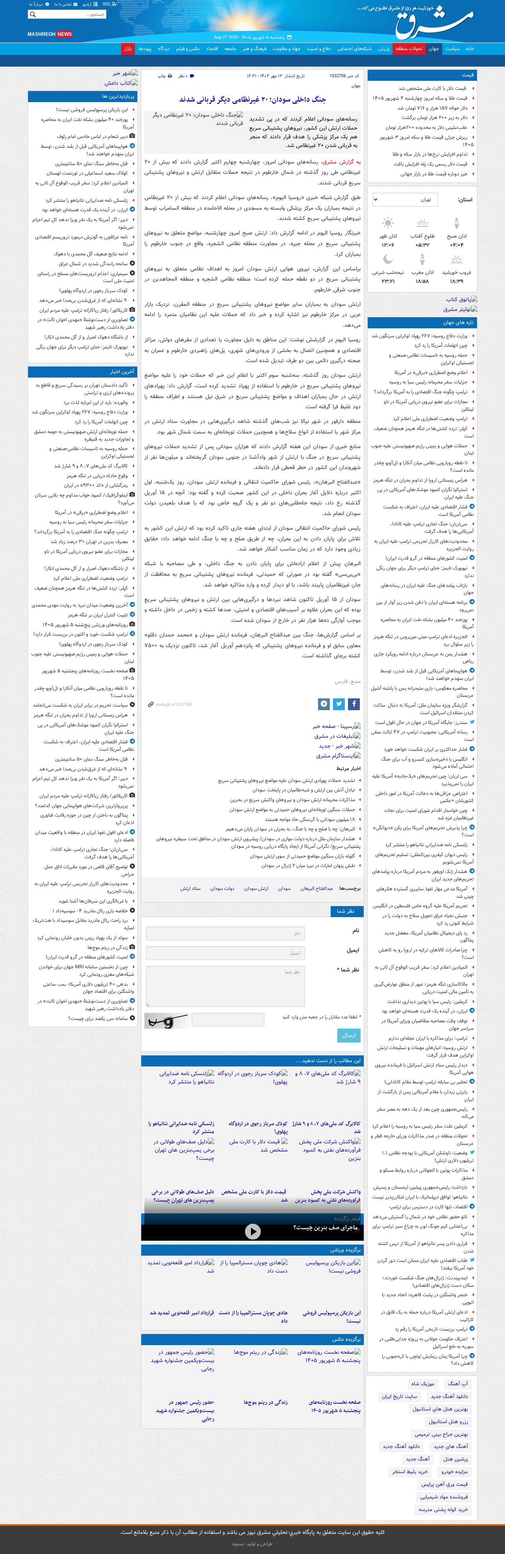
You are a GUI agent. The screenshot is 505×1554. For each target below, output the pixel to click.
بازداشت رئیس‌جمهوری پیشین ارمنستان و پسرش (420, 1187)
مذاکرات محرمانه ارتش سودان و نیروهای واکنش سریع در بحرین (292, 800)
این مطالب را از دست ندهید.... (328, 1061)
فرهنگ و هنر (254, 48)
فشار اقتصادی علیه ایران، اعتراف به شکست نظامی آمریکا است (428, 510)
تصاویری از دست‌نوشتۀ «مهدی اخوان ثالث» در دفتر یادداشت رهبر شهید (85, 323)
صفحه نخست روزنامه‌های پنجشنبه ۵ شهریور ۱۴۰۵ (335, 1406)
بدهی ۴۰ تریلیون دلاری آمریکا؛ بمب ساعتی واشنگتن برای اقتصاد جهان (88, 988)
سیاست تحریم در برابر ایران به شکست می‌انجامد (80, 705)
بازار (128, 48)
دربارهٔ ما (36, 4)
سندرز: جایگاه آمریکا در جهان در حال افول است (421, 722)
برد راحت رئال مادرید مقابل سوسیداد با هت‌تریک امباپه (83, 924)
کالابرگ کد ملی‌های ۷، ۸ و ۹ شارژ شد (326, 1128)
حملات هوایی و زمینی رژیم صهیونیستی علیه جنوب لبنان (422, 449)
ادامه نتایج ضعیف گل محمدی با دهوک (91, 254)
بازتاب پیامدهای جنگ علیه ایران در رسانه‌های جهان (427, 589)
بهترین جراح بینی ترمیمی (441, 1434)
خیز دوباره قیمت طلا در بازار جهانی (434, 174)
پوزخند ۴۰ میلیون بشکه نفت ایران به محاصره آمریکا (427, 623)
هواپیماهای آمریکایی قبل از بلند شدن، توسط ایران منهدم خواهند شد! (427, 674)
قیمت (468, 75)
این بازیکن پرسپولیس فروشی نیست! (332, 1317)
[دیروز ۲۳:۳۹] (252, 1232)
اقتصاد (212, 48)
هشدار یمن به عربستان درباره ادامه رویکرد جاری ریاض (424, 657)
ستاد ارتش (190, 888)
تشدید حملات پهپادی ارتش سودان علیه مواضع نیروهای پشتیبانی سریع (286, 780)
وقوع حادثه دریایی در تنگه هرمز (97, 476)
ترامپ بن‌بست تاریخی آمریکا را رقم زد (431, 1329)
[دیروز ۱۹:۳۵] (179, 1093)
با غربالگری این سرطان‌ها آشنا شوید (93, 901)
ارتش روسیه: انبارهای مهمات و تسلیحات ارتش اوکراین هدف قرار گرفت (425, 1051)
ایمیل (353, 950)
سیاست (452, 48)
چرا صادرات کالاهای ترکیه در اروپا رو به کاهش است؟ (426, 953)
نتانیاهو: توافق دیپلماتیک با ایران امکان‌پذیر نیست (420, 1197)
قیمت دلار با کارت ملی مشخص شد (433, 88)
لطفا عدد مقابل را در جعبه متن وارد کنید (321, 1017)
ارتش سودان (256, 888)
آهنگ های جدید (451, 1446)
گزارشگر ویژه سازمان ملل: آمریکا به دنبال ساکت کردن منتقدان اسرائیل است (423, 709)
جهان (434, 48)
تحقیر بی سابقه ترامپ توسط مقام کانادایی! (426, 1082)
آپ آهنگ (458, 1384)
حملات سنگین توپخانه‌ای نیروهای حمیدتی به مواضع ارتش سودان (292, 809)
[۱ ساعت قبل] (252, 1093)
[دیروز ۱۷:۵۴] (326, 1161)
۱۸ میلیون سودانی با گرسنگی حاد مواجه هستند (310, 819)
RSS (107, 4)
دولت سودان (222, 888)
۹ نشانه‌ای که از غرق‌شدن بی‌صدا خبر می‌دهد (83, 300)
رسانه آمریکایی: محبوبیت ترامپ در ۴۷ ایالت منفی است (422, 735)
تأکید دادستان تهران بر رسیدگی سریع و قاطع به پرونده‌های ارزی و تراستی (85, 389)
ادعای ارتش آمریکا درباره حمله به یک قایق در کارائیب (427, 1315)
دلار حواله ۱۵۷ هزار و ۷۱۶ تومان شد (432, 108)
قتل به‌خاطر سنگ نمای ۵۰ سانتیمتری (91, 163)
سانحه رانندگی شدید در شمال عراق (93, 264)
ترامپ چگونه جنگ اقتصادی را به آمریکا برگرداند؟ (421, 392)
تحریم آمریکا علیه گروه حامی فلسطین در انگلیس (420, 906)
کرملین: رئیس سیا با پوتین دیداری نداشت (427, 1001)
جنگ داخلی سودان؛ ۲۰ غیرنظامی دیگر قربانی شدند (252, 100)
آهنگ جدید (418, 1459)
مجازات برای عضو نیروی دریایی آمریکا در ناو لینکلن (429, 405)
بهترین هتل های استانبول (440, 1409)
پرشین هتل (455, 1459)
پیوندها (145, 48)
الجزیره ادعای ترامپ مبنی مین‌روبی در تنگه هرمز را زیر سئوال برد (424, 640)
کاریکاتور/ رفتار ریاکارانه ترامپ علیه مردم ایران (83, 310)
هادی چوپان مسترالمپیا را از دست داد (253, 1317)
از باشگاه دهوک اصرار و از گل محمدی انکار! (86, 337)
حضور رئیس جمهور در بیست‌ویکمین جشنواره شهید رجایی (185, 1411)
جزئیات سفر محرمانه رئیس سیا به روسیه (428, 382)
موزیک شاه (422, 1384)
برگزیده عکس (346, 1339)
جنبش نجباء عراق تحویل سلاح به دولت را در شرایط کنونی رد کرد (428, 919)
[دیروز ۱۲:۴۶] (179, 1282)
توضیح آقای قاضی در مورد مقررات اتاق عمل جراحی (89, 870)
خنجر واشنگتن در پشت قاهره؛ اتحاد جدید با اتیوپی (428, 1298)
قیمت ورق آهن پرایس (444, 1484)
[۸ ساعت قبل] (252, 1372)
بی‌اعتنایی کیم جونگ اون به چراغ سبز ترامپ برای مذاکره (423, 1230)
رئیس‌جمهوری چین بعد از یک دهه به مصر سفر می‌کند (425, 1112)
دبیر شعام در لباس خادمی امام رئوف (92, 136)
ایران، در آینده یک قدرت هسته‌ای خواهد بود (425, 1011)
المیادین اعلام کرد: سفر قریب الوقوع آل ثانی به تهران (424, 971)
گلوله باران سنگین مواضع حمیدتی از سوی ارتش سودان (302, 856)
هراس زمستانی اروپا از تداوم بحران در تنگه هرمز (420, 480)
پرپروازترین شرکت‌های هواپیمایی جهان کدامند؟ (81, 806)
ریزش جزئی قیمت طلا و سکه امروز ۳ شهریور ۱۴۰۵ (427, 141)
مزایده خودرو (454, 1472)
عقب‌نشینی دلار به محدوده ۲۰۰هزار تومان (426, 127)
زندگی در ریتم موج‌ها (265, 1402)
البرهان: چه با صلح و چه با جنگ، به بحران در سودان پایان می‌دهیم (290, 829)
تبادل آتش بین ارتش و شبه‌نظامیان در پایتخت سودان (303, 790)
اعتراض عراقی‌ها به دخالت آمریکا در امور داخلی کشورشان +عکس (425, 797)
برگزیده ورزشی (345, 1250)
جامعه (230, 48)
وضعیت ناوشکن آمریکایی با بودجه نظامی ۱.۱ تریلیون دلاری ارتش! (428, 1156)
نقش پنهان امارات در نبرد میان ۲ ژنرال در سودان (308, 865)
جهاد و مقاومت (287, 48)
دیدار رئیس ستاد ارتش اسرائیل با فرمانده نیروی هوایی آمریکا (424, 1068)
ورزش (383, 48)
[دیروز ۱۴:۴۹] (179, 1161)
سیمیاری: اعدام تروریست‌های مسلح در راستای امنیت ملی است (85, 277)
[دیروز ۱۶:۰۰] (179, 1372)
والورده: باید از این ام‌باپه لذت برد (96, 402)
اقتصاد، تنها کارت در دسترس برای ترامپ (428, 1207)
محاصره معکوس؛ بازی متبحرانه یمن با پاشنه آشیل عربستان (422, 692)
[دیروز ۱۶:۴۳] (252, 1161)
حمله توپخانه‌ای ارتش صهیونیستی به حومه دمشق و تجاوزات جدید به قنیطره (84, 435)
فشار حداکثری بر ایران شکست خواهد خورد (426, 749)
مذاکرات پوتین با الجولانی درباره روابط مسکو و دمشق (427, 1174)
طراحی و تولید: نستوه (252, 1544)
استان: (465, 199)
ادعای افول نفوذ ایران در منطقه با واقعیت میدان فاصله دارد (84, 836)
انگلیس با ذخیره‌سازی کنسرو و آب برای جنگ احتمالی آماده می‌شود (427, 763)
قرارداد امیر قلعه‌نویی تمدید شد (182, 1313)
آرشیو (88, 4)
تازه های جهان (458, 322)
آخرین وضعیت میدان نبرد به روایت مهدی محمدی (80, 605)
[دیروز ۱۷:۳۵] (326, 1282)
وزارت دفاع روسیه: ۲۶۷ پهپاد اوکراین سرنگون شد (419, 336)
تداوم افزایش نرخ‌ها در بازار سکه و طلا (430, 154)
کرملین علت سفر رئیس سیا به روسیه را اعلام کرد (420, 1126)
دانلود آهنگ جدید (449, 1396)
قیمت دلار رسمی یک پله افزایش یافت (431, 164)
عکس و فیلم (188, 48)
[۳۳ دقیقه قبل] (326, 1093)
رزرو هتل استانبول (448, 1422)
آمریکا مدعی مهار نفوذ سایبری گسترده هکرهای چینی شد (425, 892)
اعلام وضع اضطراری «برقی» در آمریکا (431, 372)
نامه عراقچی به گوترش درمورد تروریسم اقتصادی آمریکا (84, 240)
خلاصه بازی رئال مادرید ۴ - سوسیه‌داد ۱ (90, 911)
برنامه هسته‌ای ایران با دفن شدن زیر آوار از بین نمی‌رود (425, 606)
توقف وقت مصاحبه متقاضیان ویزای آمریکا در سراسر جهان (428, 1024)
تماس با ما (63, 4)
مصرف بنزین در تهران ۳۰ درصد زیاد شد (89, 541)
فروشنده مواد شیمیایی (444, 1497)
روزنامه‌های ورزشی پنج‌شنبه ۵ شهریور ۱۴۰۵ (85, 625)
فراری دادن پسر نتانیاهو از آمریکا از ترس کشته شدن (426, 1247)
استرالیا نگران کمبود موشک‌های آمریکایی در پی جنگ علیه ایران (425, 493)
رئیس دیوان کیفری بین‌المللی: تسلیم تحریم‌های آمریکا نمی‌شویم (424, 858)
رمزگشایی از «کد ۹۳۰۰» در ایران (96, 485)
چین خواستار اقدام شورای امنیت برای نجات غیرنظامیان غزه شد (429, 814)
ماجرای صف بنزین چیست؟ (325, 1228)
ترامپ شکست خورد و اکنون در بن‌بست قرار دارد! (80, 634)
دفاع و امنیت (319, 48)
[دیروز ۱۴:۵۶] (252, 1282)
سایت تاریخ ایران (399, 1396)
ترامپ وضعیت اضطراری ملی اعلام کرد (430, 418)
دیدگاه (164, 48)
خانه (470, 48)
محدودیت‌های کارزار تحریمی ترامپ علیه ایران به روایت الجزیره (424, 545)
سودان (284, 888)
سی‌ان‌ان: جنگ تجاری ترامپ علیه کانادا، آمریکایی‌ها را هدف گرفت (432, 527)
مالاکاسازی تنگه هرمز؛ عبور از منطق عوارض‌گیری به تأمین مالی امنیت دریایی (424, 988)
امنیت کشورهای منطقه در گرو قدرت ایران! (426, 558)
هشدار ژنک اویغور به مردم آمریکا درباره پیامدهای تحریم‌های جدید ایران (423, 875)
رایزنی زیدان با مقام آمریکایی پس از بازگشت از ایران (426, 1095)
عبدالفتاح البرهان (317, 888)
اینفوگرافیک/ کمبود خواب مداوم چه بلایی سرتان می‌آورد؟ (84, 498)
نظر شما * (348, 970)
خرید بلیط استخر (410, 1472)
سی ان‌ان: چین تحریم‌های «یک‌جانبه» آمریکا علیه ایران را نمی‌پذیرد (423, 779)
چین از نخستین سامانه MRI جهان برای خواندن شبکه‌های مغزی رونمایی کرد (86, 970)
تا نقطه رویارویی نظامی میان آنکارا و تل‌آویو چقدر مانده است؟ (424, 466)
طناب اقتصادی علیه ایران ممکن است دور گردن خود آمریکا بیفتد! (425, 1264)
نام (356, 931)
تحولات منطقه (409, 48)
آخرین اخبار (122, 372)
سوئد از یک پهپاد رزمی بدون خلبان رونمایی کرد (82, 938)
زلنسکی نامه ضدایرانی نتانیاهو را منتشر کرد (426, 845)
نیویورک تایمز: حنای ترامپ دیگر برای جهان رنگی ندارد (425, 571)
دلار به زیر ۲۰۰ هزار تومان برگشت (434, 117)
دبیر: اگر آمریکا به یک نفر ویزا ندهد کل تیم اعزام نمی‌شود (83, 223)
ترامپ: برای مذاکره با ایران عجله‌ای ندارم (428, 1038)
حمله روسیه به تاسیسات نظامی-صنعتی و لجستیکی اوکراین (431, 359)
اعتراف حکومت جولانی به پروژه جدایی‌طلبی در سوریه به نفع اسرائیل (426, 1342)
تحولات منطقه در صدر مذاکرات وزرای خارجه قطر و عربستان (422, 1139)
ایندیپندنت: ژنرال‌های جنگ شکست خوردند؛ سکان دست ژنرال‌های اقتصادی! (428, 1281)
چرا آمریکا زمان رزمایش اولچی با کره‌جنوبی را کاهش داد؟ (428, 1360)
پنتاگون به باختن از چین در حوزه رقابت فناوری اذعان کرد (87, 818)
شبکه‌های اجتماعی (354, 48)
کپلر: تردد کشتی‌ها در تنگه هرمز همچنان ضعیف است (424, 432)
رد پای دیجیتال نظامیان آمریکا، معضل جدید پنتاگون (429, 936)
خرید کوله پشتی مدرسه (443, 1510)
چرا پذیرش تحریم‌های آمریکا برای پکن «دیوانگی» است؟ (423, 831)
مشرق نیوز (418, 19)
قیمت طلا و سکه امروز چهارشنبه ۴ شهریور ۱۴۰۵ (420, 98)
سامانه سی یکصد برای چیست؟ (98, 1018)
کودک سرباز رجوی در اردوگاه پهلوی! (258, 1128)
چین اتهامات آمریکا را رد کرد (441, 345)
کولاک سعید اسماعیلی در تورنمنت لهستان (87, 173)
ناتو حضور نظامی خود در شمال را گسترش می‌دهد (420, 1217)
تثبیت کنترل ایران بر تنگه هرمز (98, 615)
